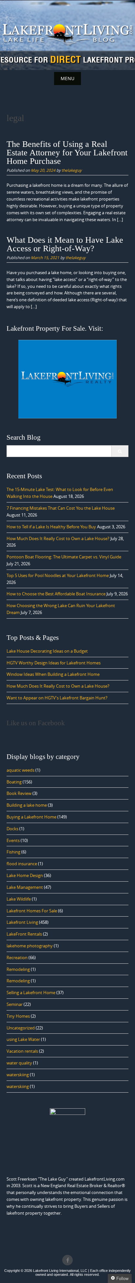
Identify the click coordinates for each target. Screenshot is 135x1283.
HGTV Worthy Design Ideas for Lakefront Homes (54, 663)
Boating (14, 782)
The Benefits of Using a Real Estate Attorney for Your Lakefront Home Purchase (67, 152)
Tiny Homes (18, 1016)
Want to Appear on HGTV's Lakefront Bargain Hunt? (57, 698)
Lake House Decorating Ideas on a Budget (47, 651)
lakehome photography (30, 946)
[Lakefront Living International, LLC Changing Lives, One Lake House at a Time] (67, 33)
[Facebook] (67, 1260)
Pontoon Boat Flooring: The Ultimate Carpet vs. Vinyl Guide (64, 557)
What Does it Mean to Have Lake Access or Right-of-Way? (65, 244)
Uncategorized (21, 1028)
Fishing (13, 852)
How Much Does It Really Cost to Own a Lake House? (58, 538)
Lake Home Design (25, 875)
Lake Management (25, 887)
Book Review (19, 793)
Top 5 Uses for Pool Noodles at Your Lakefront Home (58, 575)
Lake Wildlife (19, 899)
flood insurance (22, 864)
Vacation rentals (22, 1051)
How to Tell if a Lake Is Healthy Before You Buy (51, 527)
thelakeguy (72, 170)
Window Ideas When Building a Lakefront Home (53, 674)
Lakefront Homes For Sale (32, 911)
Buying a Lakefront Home (31, 817)
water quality (19, 1063)
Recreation (17, 957)
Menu (67, 78)
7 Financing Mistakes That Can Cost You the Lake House (61, 508)
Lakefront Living (22, 922)
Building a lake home (27, 805)
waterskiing (18, 1075)
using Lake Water (23, 1039)
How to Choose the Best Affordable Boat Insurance (56, 594)
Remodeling (18, 969)
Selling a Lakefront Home (31, 992)
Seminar (15, 1004)
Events (13, 840)
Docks (12, 829)
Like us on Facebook (36, 723)
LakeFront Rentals (24, 934)
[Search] (119, 451)
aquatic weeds (20, 770)
